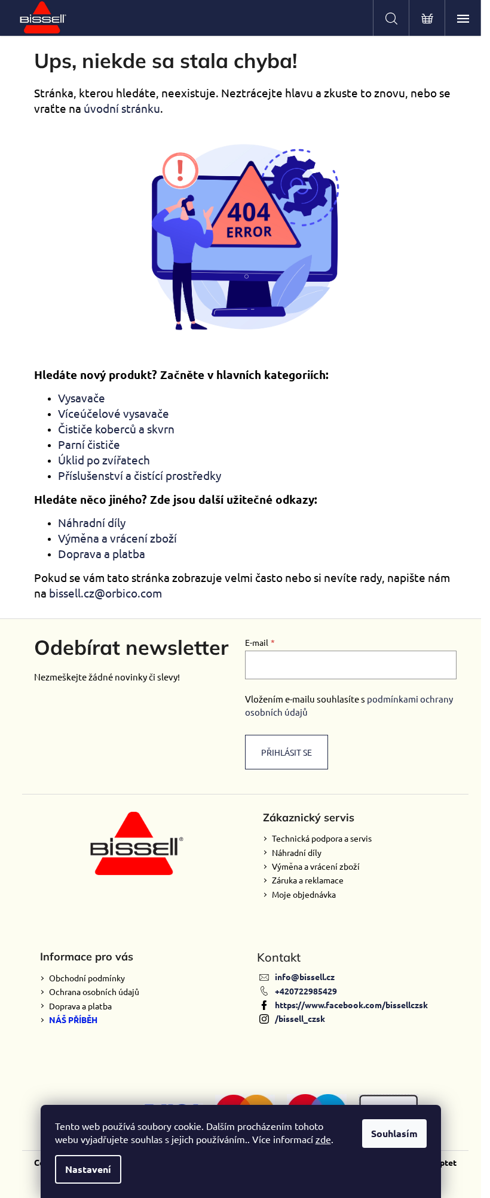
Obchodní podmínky (87, 977)
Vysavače (81, 397)
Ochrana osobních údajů (94, 991)
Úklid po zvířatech (104, 459)
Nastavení (88, 1169)
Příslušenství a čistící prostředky (139, 475)
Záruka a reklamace (308, 879)
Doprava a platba (101, 553)
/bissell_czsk (300, 1018)
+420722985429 (306, 990)
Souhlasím (394, 1133)
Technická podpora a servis (322, 838)
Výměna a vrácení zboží (117, 538)
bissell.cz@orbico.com (105, 593)
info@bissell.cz (305, 976)
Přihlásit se (286, 752)
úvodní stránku (122, 108)
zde (323, 1139)
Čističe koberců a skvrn (116, 428)
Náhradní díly (91, 522)
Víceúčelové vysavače (113, 413)
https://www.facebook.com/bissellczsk (351, 1004)
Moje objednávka (304, 894)
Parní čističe (89, 444)
